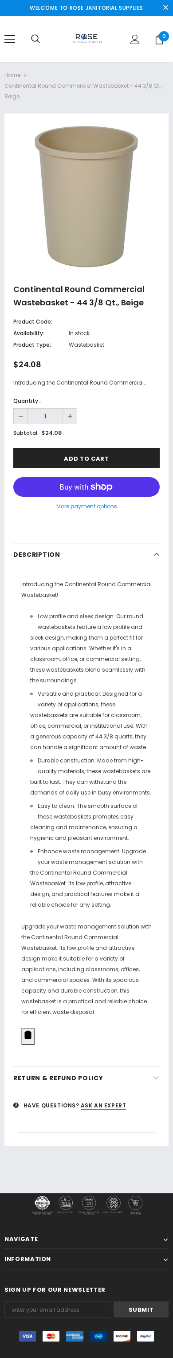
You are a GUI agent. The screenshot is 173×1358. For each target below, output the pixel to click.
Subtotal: (26, 433)
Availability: (28, 333)
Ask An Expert (103, 1105)
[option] (86, 195)
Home (12, 75)
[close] (165, 8)
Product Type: (32, 345)
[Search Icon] (35, 39)
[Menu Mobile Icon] (9, 39)
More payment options (86, 506)
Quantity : (27, 401)
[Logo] (86, 38)
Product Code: (32, 321)
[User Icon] (135, 39)
